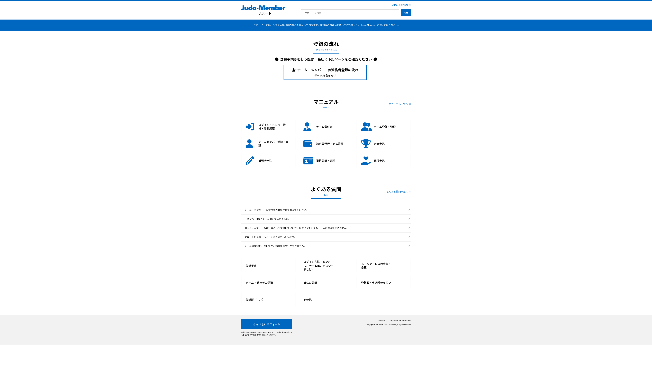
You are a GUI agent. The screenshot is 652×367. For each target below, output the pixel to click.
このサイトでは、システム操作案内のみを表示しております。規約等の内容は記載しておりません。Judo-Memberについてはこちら (324, 25)
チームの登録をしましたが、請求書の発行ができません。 (275, 246)
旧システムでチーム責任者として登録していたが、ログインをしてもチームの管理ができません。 (296, 228)
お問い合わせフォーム (266, 324)
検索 (406, 12)
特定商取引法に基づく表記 (401, 320)
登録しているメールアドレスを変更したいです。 (270, 237)
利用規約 (381, 320)
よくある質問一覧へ (397, 191)
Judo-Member (400, 4)
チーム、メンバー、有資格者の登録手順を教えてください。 (276, 210)
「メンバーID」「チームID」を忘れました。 (267, 219)
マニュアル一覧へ (398, 104)
